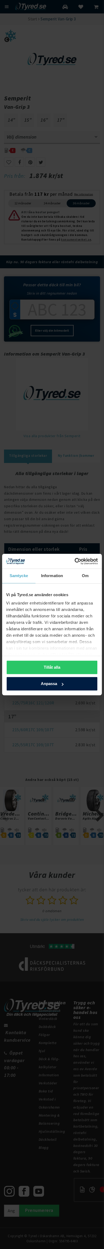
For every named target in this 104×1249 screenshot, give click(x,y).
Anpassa (49, 683)
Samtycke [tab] (19, 575)
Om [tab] (85, 575)
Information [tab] (52, 575)
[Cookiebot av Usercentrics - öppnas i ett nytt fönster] (75, 561)
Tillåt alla (52, 667)
